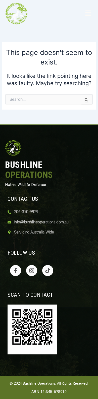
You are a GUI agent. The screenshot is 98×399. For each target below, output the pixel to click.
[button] (86, 13)
